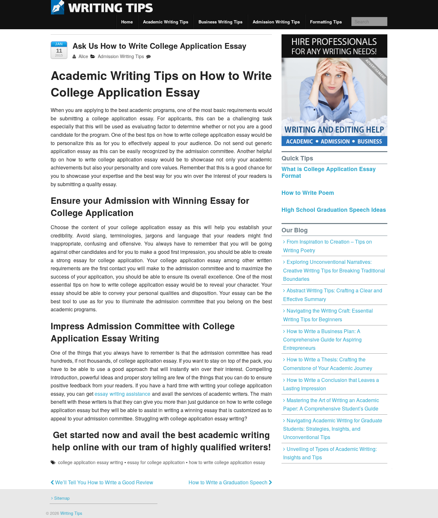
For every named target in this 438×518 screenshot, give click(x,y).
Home (127, 22)
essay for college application (156, 462)
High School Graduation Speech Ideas (334, 209)
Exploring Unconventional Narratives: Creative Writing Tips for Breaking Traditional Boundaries (334, 270)
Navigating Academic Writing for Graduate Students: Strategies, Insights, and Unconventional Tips (332, 429)
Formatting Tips (326, 22)
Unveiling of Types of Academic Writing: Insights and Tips (330, 453)
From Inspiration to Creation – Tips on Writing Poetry (327, 246)
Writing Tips (70, 513)
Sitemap (62, 498)
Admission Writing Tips (276, 22)
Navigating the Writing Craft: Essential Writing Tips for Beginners (328, 315)
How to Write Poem (308, 192)
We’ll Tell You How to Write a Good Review (103, 482)
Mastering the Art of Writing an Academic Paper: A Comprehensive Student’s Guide (331, 404)
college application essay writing (90, 462)
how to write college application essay (227, 462)
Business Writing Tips (220, 22)
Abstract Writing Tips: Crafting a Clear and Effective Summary (332, 295)
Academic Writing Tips (165, 22)
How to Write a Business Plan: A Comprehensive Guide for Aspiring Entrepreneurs (322, 339)
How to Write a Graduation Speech (229, 482)
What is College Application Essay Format (329, 172)
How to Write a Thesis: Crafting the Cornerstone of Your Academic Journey (327, 364)
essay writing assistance (122, 393)
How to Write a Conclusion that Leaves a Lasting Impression (331, 384)
